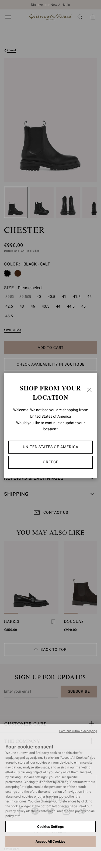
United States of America (50, 447)
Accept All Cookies (50, 841)
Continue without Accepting (78, 731)
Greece (50, 462)
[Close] (89, 389)
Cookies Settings (50, 827)
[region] (50, 787)
